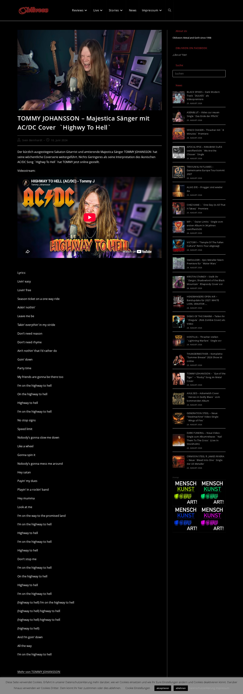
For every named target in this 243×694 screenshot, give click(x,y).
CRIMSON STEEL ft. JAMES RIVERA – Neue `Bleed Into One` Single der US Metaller (205, 460)
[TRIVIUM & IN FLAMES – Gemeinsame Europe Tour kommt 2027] (179, 172)
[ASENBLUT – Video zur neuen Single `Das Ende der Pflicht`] (179, 116)
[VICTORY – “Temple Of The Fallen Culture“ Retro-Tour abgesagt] (179, 246)
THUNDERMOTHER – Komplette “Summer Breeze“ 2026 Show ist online (204, 357)
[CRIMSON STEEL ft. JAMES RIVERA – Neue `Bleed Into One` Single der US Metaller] (179, 462)
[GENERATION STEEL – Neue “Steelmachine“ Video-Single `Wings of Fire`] (179, 418)
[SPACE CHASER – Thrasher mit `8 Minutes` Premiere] (179, 133)
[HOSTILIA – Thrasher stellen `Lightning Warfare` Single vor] (179, 340)
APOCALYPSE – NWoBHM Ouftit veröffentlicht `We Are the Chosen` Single (204, 150)
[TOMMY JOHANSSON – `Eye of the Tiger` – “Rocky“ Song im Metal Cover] (179, 379)
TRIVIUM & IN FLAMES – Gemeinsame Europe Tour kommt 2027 (206, 170)
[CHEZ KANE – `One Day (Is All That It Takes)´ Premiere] (179, 208)
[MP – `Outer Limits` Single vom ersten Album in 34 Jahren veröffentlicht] (179, 227)
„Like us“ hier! (180, 54)
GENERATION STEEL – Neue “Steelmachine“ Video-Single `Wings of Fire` (202, 417)
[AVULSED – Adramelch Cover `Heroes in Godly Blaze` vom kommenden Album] (179, 399)
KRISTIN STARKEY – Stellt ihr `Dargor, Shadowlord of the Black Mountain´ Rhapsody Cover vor (205, 280)
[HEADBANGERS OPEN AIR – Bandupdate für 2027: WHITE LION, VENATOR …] (179, 302)
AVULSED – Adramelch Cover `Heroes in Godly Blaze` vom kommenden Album (203, 397)
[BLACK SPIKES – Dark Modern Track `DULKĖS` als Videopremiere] (179, 97)
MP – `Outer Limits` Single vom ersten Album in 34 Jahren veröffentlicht (205, 225)
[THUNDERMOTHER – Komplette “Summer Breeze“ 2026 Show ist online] (179, 359)
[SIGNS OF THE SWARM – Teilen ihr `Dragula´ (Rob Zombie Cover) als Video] (179, 322)
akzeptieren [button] (163, 688)
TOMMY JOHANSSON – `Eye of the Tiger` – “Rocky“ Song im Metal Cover (206, 377)
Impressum (222, 688)
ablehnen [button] (181, 688)
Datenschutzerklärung (202, 688)
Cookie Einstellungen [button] (137, 688)
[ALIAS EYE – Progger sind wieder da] (179, 191)
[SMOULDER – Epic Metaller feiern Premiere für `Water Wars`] (179, 263)
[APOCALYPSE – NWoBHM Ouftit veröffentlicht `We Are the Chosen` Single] (179, 152)
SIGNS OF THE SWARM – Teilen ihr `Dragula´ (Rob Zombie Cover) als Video (206, 320)
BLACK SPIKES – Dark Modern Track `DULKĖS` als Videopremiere (203, 95)
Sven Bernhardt (32, 140)
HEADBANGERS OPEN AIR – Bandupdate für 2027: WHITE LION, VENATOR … (203, 300)
